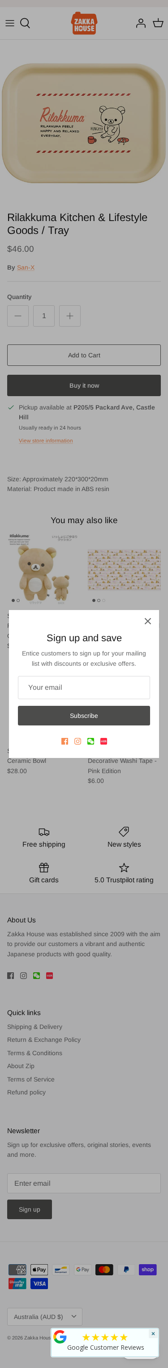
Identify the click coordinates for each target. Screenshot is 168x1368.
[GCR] (60, 1337)
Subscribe (84, 715)
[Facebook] (64, 741)
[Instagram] (77, 741)
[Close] (148, 621)
